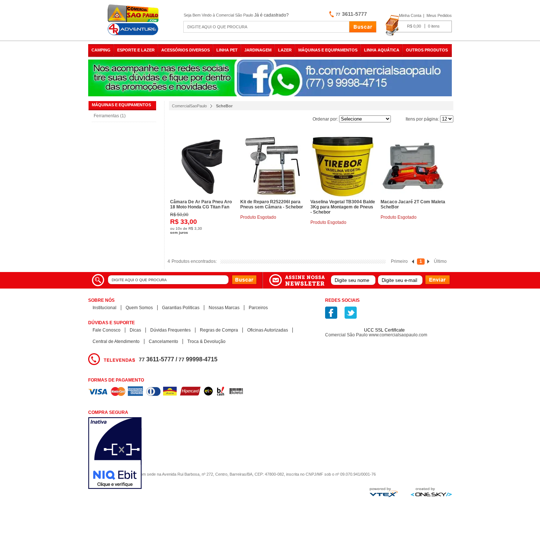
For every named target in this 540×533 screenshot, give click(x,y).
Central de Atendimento (116, 341)
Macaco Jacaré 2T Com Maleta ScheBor (413, 204)
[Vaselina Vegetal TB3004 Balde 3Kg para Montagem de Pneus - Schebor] (342, 166)
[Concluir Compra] (418, 25)
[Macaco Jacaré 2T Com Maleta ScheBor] (413, 166)
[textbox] (266, 27)
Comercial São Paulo (134, 20)
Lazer (285, 50)
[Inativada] (154, 453)
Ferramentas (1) (110, 115)
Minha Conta (410, 15)
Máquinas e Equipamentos (327, 50)
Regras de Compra (219, 330)
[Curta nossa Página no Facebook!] (331, 313)
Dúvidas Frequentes (170, 330)
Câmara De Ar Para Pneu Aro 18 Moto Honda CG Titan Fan (201, 204)
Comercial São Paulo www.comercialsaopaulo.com (376, 334)
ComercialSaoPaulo (189, 106)
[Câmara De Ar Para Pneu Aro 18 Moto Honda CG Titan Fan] (202, 166)
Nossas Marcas (224, 307)
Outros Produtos (427, 50)
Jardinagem (257, 50)
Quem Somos (139, 307)
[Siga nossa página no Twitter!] (351, 313)
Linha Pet (227, 50)
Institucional (104, 307)
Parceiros (258, 307)
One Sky (431, 491)
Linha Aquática (381, 50)
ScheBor (224, 106)
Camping (101, 50)
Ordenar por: (325, 119)
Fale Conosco (106, 330)
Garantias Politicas (180, 307)
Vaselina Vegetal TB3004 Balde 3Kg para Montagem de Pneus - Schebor (342, 207)
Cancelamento (163, 341)
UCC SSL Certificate (384, 330)
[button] (384, 317)
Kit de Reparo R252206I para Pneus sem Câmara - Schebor (271, 204)
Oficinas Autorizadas (267, 330)
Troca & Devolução (206, 341)
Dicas (135, 330)
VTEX (384, 492)
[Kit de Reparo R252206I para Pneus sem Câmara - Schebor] (272, 166)
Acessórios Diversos (185, 50)
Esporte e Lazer (136, 50)
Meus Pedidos (439, 15)
